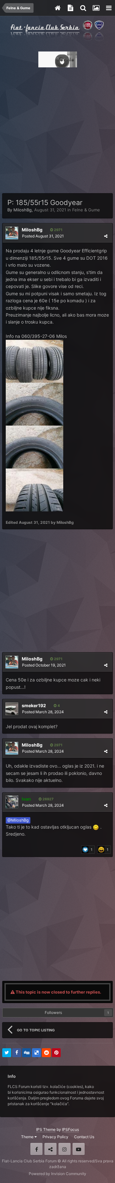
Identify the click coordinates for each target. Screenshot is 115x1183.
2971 (57, 230)
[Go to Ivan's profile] (11, 802)
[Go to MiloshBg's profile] (11, 233)
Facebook (36, 1149)
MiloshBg (22, 209)
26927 (48, 799)
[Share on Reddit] (46, 1052)
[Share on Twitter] (6, 1052)
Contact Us (84, 1136)
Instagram (64, 1149)
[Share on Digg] (26, 1052)
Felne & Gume (86, 209)
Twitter (50, 1149)
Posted (43, 236)
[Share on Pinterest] (56, 1052)
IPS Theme (46, 1129)
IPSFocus (70, 1129)
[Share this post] (105, 236)
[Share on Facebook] (16, 1052)
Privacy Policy (55, 1136)
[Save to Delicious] (36, 1052)
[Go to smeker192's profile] (11, 708)
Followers (53, 1012)
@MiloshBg (18, 820)
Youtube (79, 1149)
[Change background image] (95, 8)
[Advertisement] (57, 128)
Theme (27, 1136)
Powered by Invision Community (57, 1173)
